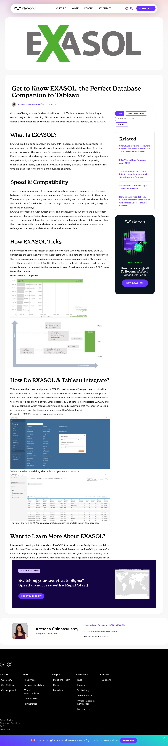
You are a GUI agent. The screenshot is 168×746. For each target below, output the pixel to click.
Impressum (5, 729)
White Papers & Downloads (86, 702)
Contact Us (146, 8)
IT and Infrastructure (31, 692)
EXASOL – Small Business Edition (101, 631)
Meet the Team (61, 679)
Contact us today (93, 553)
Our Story (6, 679)
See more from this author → (97, 636)
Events (81, 685)
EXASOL (101, 121)
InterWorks (25, 8)
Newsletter (83, 709)
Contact (104, 674)
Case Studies (31, 698)
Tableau (121, 124)
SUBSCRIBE (128, 740)
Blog (79, 679)
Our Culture (8, 685)
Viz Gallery (83, 690)
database (122, 119)
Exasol (135, 119)
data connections (136, 113)
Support (106, 679)
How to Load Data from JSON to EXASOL (105, 625)
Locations (58, 690)
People (56, 674)
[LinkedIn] (3, 666)
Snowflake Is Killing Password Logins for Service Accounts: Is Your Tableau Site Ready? (134, 148)
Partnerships (30, 703)
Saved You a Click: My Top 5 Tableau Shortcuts (133, 187)
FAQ (2, 726)
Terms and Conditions (10, 723)
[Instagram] (9, 666)
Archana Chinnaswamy (28, 104)
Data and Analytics (34, 685)
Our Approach (8, 690)
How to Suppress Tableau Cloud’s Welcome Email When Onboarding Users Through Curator (134, 201)
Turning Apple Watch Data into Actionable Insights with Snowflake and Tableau (134, 174)
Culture (4, 674)
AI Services (30, 679)
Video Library (84, 695)
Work (25, 674)
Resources (82, 674)
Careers (57, 685)
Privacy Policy (6, 720)
